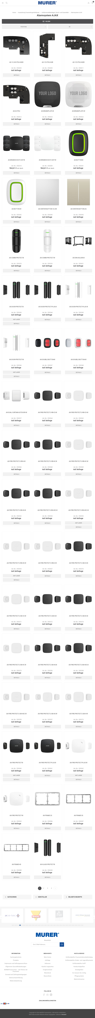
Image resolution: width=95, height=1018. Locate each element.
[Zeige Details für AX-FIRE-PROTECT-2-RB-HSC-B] (47, 493)
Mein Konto (47, 957)
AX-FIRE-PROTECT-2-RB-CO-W (78, 412)
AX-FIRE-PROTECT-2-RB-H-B (16, 461)
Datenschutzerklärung (16, 978)
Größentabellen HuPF (79, 963)
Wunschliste (47, 976)
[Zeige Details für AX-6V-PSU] (16, 94)
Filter (47, 21)
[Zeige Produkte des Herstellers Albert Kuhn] (59, 916)
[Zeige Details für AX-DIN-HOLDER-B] (78, 241)
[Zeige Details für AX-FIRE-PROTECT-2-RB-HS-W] (16, 546)
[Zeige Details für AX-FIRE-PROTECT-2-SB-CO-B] (78, 546)
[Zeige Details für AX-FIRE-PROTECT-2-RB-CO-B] (47, 395)
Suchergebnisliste (15, 957)
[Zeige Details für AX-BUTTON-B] (78, 143)
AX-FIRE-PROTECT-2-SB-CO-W (16, 616)
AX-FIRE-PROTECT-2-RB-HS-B (16, 510)
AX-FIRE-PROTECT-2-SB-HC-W (16, 665)
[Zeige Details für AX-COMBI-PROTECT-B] (16, 241)
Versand (63, 1014)
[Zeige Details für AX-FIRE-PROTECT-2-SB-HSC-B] (78, 648)
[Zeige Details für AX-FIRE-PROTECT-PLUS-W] (78, 745)
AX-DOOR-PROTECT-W (16, 359)
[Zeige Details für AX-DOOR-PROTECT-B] (16, 289)
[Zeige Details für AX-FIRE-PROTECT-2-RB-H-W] (47, 546)
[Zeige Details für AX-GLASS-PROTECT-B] (47, 847)
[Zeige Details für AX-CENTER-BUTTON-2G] (78, 192)
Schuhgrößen (79, 970)
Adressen (47, 963)
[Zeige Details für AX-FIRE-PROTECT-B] (16, 745)
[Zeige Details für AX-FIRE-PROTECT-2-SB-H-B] (47, 599)
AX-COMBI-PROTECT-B (16, 258)
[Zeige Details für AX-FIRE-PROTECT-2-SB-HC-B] (78, 599)
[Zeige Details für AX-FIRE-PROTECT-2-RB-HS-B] (16, 493)
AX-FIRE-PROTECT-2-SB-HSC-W (16, 714)
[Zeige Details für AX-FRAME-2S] (47, 798)
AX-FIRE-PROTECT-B (16, 763)
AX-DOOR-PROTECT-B (16, 307)
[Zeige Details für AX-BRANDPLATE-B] (47, 94)
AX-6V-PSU (16, 111)
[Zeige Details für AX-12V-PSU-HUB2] (78, 45)
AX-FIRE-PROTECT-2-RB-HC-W (78, 461)
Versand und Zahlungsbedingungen (16, 974)
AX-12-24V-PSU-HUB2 (16, 62)
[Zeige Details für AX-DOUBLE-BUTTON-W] (78, 342)
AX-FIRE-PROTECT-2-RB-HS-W (16, 563)
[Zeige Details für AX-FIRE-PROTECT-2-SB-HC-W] (16, 648)
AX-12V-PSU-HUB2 (79, 62)
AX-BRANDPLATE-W (78, 111)
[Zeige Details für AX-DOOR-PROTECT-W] (16, 342)
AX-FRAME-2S (47, 815)
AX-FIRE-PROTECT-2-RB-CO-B (47, 412)
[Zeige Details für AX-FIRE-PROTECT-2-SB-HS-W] (47, 696)
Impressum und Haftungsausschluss (16, 963)
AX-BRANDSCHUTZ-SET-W (47, 160)
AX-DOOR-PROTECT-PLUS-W (78, 307)
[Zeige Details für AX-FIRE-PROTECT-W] (16, 798)
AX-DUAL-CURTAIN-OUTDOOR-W (16, 412)
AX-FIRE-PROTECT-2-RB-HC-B (47, 461)
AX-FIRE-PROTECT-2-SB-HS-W (47, 714)
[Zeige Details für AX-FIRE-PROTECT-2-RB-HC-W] (78, 444)
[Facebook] (43, 994)
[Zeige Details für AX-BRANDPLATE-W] (78, 94)
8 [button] (23, 925)
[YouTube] (47, 994)
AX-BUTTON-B (78, 160)
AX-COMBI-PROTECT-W (47, 258)
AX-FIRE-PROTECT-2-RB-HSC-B (47, 510)
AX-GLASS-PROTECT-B (47, 864)
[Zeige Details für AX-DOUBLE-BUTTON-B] (47, 342)
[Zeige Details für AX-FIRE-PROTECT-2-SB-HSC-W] (16, 696)
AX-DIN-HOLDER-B (79, 258)
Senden (62, 944)
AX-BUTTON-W (16, 209)
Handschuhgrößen (79, 966)
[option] (12, 916)
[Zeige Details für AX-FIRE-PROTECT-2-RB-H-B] (16, 444)
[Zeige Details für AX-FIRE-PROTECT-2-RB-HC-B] (47, 444)
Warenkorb (47, 973)
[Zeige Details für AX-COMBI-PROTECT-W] (47, 241)
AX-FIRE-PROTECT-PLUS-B (47, 763)
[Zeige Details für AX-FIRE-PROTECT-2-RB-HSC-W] (78, 493)
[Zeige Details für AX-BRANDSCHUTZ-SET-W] (47, 143)
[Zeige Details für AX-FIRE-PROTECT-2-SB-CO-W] (16, 599)
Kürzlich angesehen (48, 966)
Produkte (16, 960)
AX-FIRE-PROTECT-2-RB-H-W (47, 563)
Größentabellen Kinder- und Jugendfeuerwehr (79, 960)
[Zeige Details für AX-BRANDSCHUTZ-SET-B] (16, 143)
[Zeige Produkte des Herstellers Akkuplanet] (36, 916)
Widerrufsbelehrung (16, 981)
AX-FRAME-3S (78, 815)
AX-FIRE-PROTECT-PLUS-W (78, 763)
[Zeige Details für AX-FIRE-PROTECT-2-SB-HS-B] (47, 648)
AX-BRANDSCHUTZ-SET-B (16, 160)
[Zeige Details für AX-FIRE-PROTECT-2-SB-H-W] (78, 696)
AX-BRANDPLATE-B (47, 111)
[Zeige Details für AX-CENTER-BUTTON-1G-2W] (47, 192)
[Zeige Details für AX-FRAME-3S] (78, 798)
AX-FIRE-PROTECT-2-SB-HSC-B (79, 665)
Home (14, 12)
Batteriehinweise (79, 979)
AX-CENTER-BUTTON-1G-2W (47, 209)
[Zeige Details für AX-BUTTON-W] (16, 192)
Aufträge (47, 960)
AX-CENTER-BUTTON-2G (79, 209)
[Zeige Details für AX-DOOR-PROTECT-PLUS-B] (47, 289)
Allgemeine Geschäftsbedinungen (15, 966)
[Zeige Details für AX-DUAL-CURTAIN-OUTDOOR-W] (16, 395)
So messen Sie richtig (79, 973)
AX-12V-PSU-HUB (47, 62)
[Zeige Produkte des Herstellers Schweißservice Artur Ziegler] (83, 916)
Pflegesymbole (79, 976)
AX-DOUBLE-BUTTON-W (78, 359)
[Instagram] (51, 994)
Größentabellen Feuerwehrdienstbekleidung (79, 957)
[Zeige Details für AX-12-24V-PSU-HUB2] (16, 45)
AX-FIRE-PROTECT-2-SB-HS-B (47, 665)
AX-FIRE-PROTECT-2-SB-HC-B (78, 616)
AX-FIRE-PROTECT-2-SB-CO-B (78, 563)
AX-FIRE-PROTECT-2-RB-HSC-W (78, 510)
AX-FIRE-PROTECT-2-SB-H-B (47, 616)
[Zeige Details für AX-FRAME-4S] (16, 847)
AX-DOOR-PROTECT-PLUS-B (47, 307)
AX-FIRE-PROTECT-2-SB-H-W (78, 714)
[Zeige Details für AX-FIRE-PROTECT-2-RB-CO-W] (78, 395)
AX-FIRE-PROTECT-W (16, 815)
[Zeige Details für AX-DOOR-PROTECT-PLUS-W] (78, 289)
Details (16, 75)
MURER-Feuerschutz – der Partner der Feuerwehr (15, 970)
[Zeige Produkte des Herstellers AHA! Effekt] (12, 916)
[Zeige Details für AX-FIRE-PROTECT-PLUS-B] (47, 745)
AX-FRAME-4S (16, 864)
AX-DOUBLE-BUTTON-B (47, 359)
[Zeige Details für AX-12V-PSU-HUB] (47, 45)
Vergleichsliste (47, 970)
